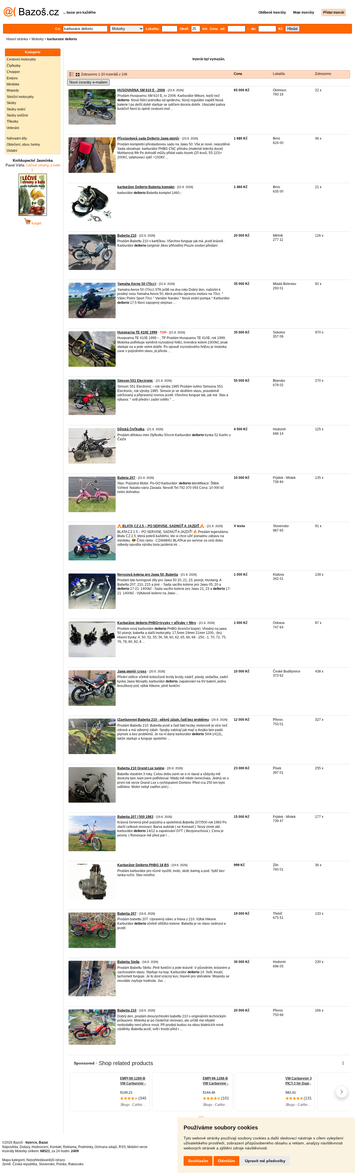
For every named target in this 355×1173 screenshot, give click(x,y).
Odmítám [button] (226, 1161)
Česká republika (24, 1164)
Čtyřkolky (14, 66)
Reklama (70, 1147)
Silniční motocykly (20, 97)
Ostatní (12, 151)
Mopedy (13, 90)
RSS (122, 1147)
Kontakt (55, 1147)
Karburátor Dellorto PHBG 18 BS (143, 865)
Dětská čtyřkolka (130, 429)
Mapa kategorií (13, 1160)
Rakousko (75, 1164)
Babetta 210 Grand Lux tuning (140, 768)
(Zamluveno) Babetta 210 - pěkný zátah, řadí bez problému (163, 720)
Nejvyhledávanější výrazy (45, 1160)
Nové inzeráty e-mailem (88, 82)
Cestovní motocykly (21, 59)
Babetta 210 (126, 235)
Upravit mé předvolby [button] (265, 1161)
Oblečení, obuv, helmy (23, 144)
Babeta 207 (126, 478)
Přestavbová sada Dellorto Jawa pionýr (148, 138)
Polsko (61, 1164)
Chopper (13, 72)
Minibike (13, 84)
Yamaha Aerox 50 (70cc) (136, 284)
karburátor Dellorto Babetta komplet (145, 187)
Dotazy (25, 1147)
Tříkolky (12, 121)
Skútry (11, 103)
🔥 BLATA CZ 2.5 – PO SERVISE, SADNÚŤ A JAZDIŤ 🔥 (160, 526)
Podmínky (85, 1147)
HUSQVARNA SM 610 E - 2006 (141, 90)
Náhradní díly (17, 138)
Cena (238, 74)
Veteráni (13, 128)
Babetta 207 (126, 914)
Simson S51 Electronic (135, 381)
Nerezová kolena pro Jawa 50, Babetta (147, 575)
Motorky (38, 39)
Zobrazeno (323, 74)
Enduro (12, 78)
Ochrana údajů (106, 1147)
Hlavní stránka (17, 39)
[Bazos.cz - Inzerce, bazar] (31, 15)
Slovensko (47, 1164)
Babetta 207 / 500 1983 (135, 817)
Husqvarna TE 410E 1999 (137, 332)
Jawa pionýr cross (131, 671)
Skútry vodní (16, 109)
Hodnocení (40, 1147)
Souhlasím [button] (198, 1161)
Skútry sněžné (17, 115)
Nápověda (10, 1147)
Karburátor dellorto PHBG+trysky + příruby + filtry (156, 623)
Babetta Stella (128, 962)
